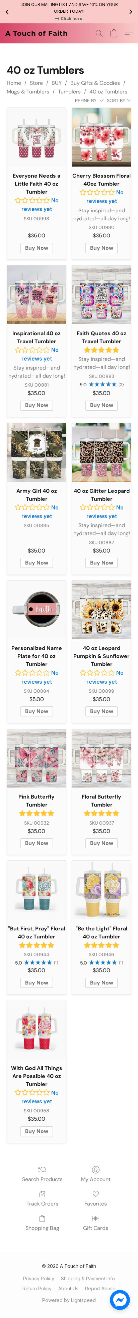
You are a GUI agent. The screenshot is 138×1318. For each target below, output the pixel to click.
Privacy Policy (38, 1278)
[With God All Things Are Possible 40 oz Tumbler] (36, 1029)
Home (14, 82)
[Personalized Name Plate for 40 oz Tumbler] (36, 610)
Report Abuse (100, 1288)
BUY (57, 82)
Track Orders (42, 1203)
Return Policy (37, 1288)
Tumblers (69, 91)
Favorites (95, 1203)
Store (36, 82)
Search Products (42, 1179)
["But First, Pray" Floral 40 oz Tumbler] (36, 890)
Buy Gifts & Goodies (95, 82)
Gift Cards (95, 1228)
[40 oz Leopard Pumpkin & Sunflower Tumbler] (101, 610)
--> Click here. (69, 18)
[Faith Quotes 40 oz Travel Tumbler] (101, 294)
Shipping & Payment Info (88, 1278)
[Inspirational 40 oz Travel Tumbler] (36, 294)
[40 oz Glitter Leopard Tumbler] (101, 452)
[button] (36, 33)
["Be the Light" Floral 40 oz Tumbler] (101, 890)
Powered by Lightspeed (69, 1300)
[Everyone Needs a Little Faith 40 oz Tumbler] (36, 137)
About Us (68, 1288)
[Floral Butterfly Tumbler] (101, 758)
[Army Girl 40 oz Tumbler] (36, 452)
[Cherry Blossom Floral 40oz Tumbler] (101, 137)
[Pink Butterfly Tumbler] (36, 758)
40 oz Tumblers (108, 91)
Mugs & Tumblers (28, 91)
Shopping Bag (42, 1228)
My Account (96, 1179)
